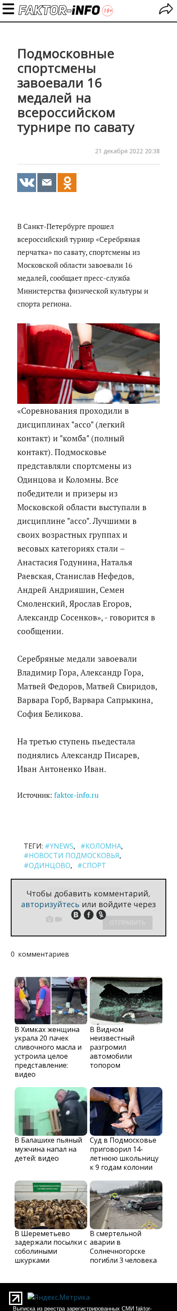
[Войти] (166, 10)
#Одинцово (47, 865)
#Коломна (100, 846)
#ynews (59, 846)
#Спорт (91, 865)
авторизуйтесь (50, 904)
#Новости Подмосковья (71, 855)
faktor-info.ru (76, 795)
